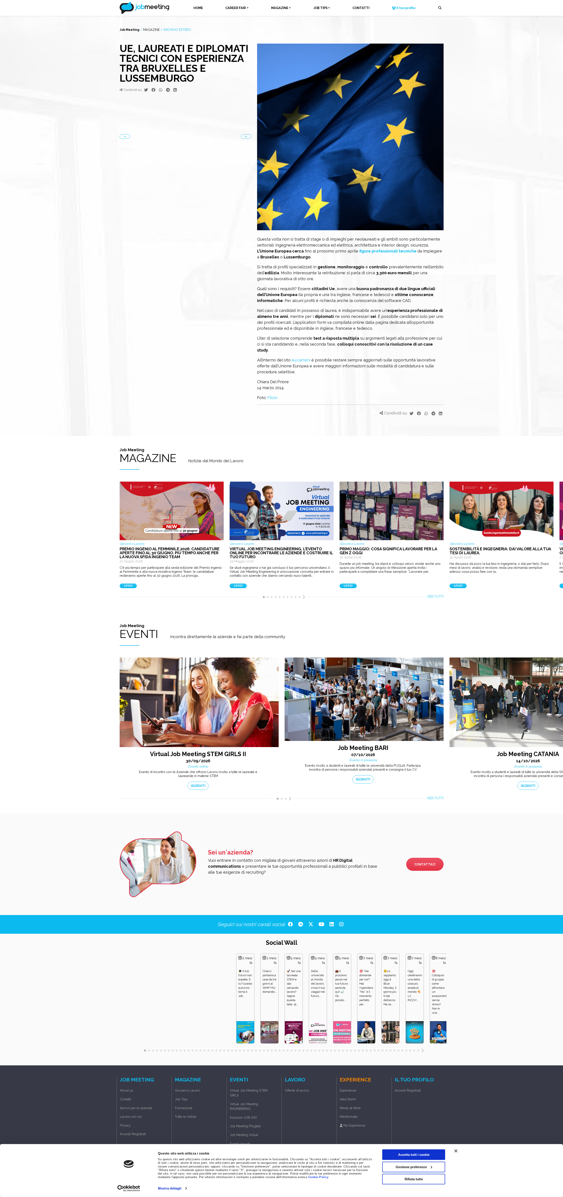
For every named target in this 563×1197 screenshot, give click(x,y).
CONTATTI (361, 8)
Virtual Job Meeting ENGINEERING (244, 1106)
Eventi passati (240, 1143)
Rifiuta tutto (414, 1179)
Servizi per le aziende (136, 1108)
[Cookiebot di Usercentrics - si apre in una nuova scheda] (129, 1188)
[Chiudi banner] (455, 1151)
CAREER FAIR (235, 8)
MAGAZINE (279, 8)
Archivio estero (177, 29)
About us (126, 1090)
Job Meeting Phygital (245, 1126)
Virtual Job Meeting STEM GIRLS (248, 1092)
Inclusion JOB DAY (243, 1117)
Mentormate (349, 1116)
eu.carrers (301, 360)
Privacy (125, 1125)
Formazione (183, 1108)
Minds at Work (350, 1108)
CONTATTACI (424, 864)
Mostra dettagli (169, 1188)
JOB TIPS (320, 8)
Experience (348, 1090)
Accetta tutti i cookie (414, 1154)
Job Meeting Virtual (244, 1135)
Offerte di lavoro (297, 1090)
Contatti (125, 1099)
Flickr (272, 397)
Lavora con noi (131, 1116)
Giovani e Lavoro (187, 1090)
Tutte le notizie (185, 1116)
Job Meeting (129, 29)
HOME (198, 8)
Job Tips (181, 1099)
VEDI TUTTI (435, 596)
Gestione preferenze (411, 1167)
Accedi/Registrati (133, 1134)
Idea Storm (348, 1099)
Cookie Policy (318, 1177)
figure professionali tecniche (388, 251)
